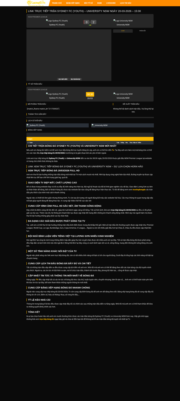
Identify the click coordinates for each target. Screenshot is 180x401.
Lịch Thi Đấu (125, 3)
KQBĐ (99, 3)
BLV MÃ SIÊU (63, 79)
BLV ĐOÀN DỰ (75, 79)
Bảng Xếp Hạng (73, 3)
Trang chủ (57, 3)
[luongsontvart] (36, 3)
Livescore (111, 3)
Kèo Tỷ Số (88, 3)
